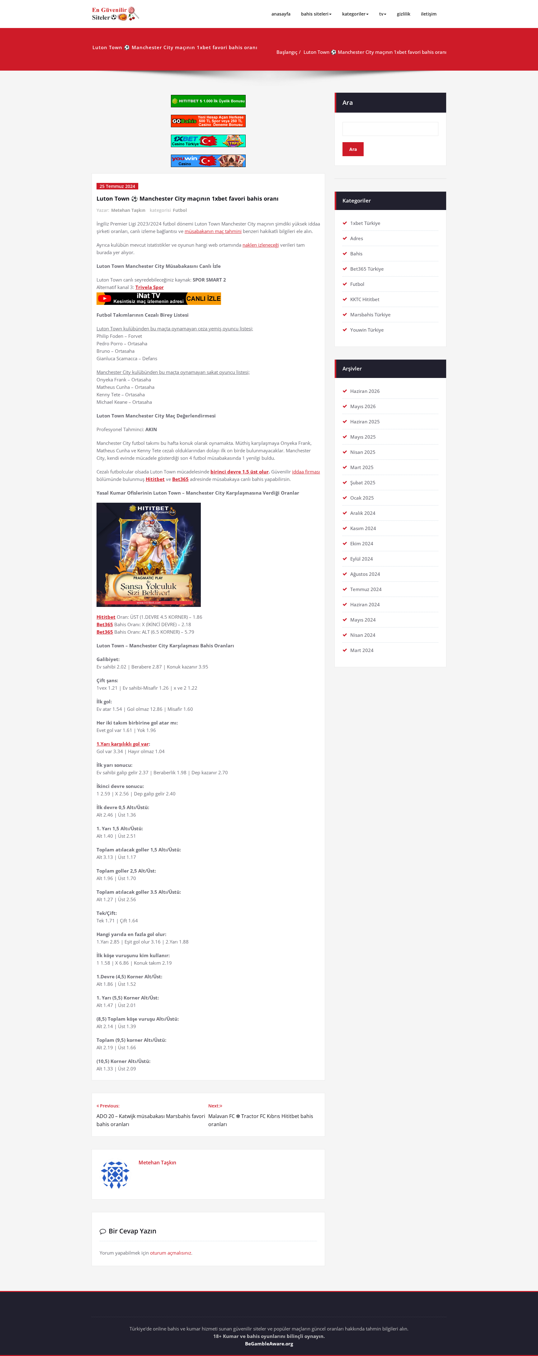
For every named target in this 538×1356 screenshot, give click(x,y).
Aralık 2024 (362, 513)
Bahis (356, 253)
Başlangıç (286, 52)
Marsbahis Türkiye (370, 314)
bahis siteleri (314, 14)
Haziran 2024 (365, 604)
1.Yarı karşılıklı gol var (123, 744)
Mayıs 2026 (363, 406)
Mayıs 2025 (363, 437)
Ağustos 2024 (365, 574)
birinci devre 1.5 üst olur (239, 471)
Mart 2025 (362, 467)
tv (381, 14)
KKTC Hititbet (365, 299)
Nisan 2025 (362, 452)
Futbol (180, 210)
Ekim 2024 (361, 543)
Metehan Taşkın (128, 210)
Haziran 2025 (365, 421)
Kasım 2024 (363, 528)
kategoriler (354, 14)
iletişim (429, 14)
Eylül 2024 (361, 559)
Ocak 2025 (362, 498)
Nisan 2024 (362, 635)
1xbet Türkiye (365, 223)
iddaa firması (306, 471)
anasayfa (280, 14)
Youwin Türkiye (367, 330)
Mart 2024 (362, 650)
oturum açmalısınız (170, 1253)
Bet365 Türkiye (367, 269)
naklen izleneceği (261, 245)
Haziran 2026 (365, 391)
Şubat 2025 (362, 482)
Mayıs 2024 (363, 620)
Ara (347, 102)
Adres (356, 238)
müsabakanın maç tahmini (213, 231)
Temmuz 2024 (366, 589)
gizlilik (403, 14)
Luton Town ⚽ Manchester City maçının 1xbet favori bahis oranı (375, 52)
